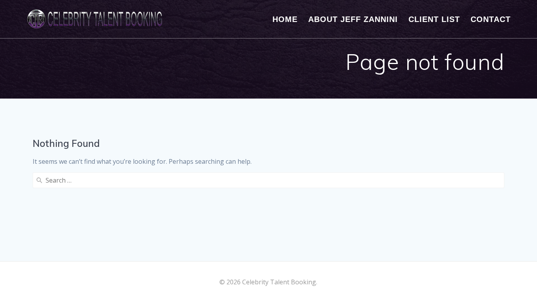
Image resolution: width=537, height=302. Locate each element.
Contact (491, 19)
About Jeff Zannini (353, 19)
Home (285, 19)
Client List (434, 19)
